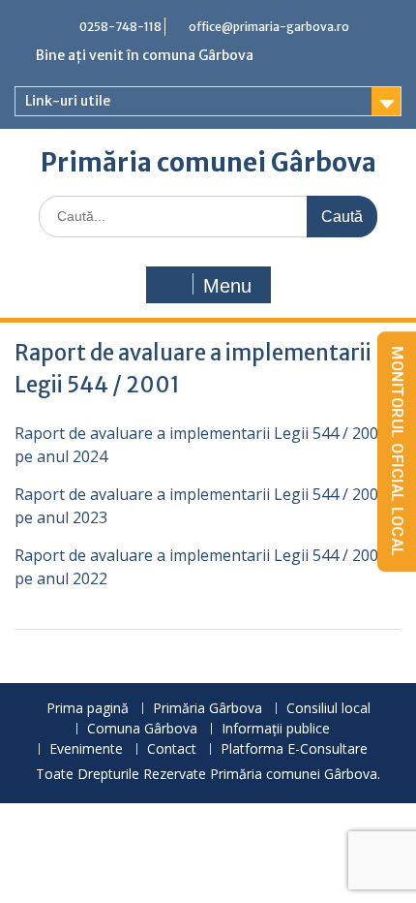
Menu (227, 285)
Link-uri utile (67, 100)
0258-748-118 (120, 26)
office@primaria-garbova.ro (269, 26)
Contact (171, 749)
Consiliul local (328, 708)
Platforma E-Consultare (294, 749)
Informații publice (276, 729)
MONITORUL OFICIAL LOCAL (397, 451)
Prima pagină (87, 708)
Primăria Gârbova (207, 708)
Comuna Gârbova (142, 729)
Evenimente (86, 749)
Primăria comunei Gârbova (208, 162)
